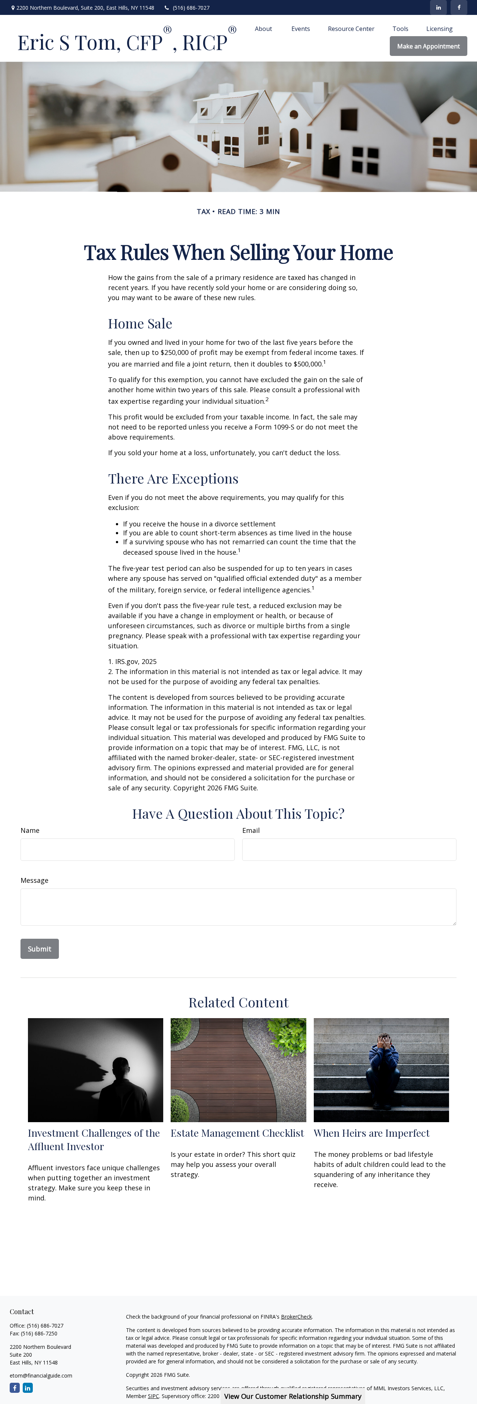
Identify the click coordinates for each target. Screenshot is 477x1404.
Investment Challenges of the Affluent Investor (94, 1139)
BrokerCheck (296, 1316)
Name (30, 830)
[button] (264, 28)
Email (251, 830)
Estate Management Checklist (237, 1132)
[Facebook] (459, 7)
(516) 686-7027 (191, 7)
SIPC (153, 1396)
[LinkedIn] (438, 7)
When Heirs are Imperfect (372, 1132)
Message (34, 880)
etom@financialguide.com (41, 1375)
